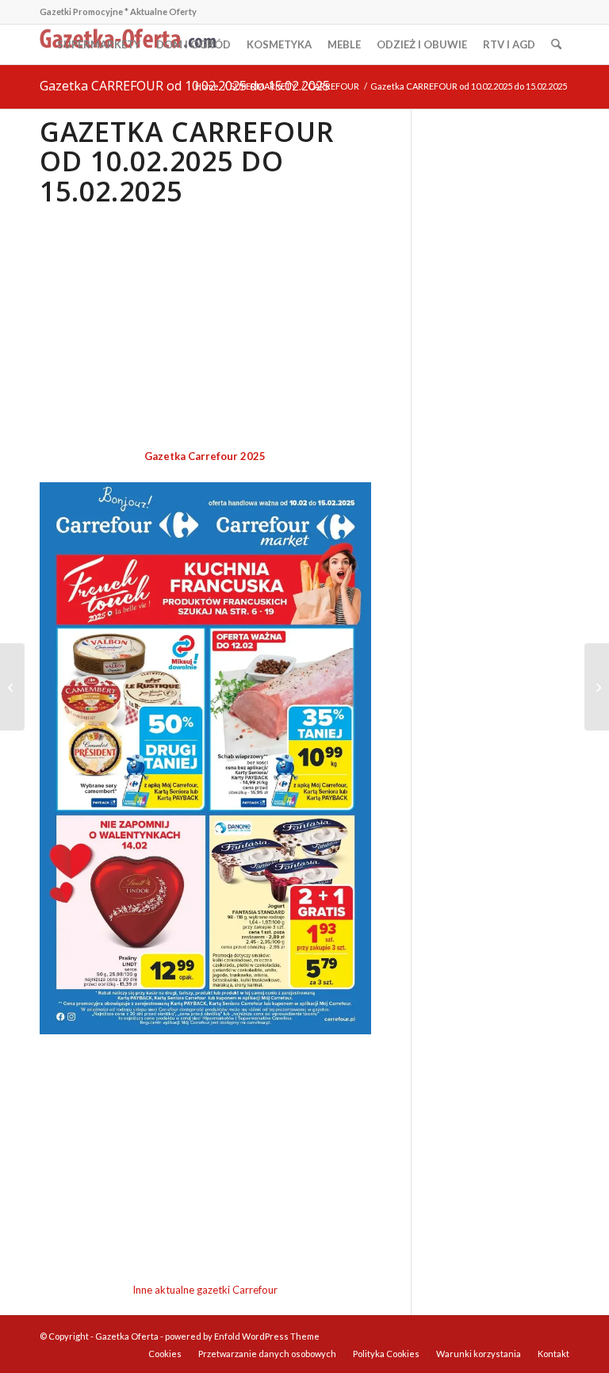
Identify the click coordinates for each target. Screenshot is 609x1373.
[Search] (556, 44)
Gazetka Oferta (127, 1336)
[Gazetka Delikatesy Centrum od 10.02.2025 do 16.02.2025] (12, 687)
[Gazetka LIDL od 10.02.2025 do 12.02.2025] (596, 687)
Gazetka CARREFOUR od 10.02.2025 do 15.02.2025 (185, 85)
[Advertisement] (205, 328)
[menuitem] (98, 44)
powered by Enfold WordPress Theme (242, 1336)
